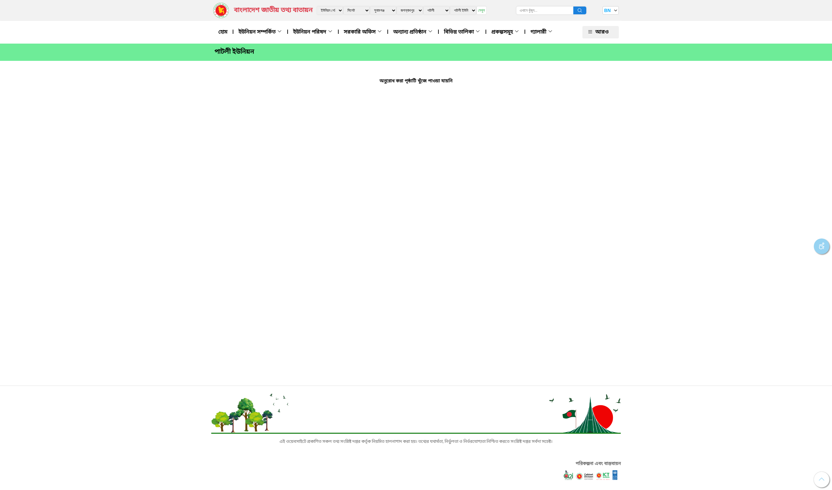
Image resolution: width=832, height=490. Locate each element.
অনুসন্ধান (579, 10)
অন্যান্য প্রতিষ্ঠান (410, 32)
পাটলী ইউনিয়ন (234, 52)
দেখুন (481, 10)
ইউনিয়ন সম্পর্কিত (258, 32)
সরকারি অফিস (360, 32)
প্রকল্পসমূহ (502, 32)
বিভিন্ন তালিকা (459, 32)
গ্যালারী (539, 32)
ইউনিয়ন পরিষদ (310, 32)
